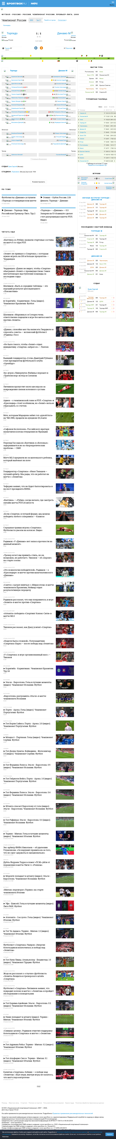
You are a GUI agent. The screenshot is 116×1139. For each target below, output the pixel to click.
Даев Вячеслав (15, 83)
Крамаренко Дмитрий (59, 76)
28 (115, 132)
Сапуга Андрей (15, 140)
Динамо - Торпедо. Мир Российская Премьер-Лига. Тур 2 (18, 212)
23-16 (112, 135)
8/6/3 (107, 126)
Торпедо (12, 33)
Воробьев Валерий (16, 133)
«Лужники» (15, 172)
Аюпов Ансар (62, 90)
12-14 (112, 145)
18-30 (112, 142)
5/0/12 (108, 151)
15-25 (112, 154)
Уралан (82, 158)
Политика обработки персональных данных (89, 1103)
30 (115, 126)
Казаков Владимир (17, 105)
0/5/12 (108, 161)
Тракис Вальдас (16, 101)
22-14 (112, 123)
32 (115, 119)
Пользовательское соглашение (53, 1103)
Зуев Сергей (12, 166)
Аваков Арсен (15, 119)
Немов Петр (62, 140)
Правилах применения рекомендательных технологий (73, 1113)
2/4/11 (108, 158)
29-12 (112, 126)
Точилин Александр (60, 87)
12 (78, 148)
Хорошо (109, 1134)
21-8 (111, 116)
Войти (112, 5)
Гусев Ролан (62, 108)
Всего (100, 107)
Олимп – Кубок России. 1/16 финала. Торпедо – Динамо (55, 199)
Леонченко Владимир (17, 112)
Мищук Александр (60, 133)
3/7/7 (107, 148)
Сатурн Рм (83, 132)
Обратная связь (14, 1103)
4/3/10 (108, 154)
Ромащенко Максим (60, 112)
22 (115, 138)
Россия (16, 14)
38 (115, 116)
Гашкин (7, 48)
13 (78, 151)
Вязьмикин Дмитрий (17, 122)
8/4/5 (107, 132)
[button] (15, 20)
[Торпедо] (4, 33)
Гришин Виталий (61, 105)
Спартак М (83, 113)
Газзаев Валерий (61, 154)
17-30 (112, 148)
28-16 (112, 119)
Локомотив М (84, 116)
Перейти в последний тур (97, 165)
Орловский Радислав (17, 115)
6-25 (111, 161)
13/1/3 (108, 113)
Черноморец (83, 126)
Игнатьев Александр (17, 144)
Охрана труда (69, 1103)
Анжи (81, 119)
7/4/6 (107, 135)
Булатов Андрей (61, 80)
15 (115, 151)
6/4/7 (107, 138)
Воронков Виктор (61, 115)
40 (115, 113)
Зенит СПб (83, 135)
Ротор (81, 142)
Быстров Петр (62, 94)
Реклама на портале (35, 1103)
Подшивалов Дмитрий (59, 144)
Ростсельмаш (84, 145)
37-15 (112, 113)
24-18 (112, 129)
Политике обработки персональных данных (72, 1132)
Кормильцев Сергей (17, 108)
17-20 (112, 138)
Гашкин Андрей (15, 94)
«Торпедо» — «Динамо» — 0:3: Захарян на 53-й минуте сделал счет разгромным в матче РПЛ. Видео (56, 215)
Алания (82, 138)
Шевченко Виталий (16, 154)
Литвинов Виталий (16, 87)
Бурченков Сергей (16, 80)
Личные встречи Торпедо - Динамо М (96, 198)
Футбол (6, 14)
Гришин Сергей (61, 101)
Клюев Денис (62, 98)
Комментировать (38, 182)
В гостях (111, 107)
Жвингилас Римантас (17, 98)
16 (115, 148)
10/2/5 (108, 119)
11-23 (112, 158)
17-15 (112, 132)
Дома (105, 107)
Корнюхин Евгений (16, 76)
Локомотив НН (84, 161)
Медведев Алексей (60, 122)
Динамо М (64, 33)
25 (115, 135)
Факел (81, 148)
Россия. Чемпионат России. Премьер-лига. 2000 (51, 14)
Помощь (4, 1103)
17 (104, 113)
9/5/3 (107, 123)
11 (78, 145)
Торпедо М (83, 123)
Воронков (69, 48)
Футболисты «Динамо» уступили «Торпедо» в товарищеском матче (19, 199)
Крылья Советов (84, 151)
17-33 (112, 151)
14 (78, 154)
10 (78, 142)
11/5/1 (108, 116)
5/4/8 (107, 142)
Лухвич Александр (16, 137)
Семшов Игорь (15, 90)
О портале (24, 1103)
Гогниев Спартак (61, 119)
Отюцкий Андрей (61, 137)
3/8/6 (107, 145)
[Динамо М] (73, 33)
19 (115, 142)
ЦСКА (81, 154)
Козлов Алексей (61, 83)
